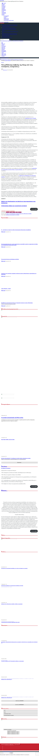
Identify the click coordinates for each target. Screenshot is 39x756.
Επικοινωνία (7, 751)
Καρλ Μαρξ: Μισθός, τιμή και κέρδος (7, 439)
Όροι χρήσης (10, 751)
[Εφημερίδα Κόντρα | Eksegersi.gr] (11, 40)
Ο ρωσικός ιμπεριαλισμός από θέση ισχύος (12, 417)
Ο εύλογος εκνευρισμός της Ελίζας (12, 214)
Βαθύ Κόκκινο (6, 18)
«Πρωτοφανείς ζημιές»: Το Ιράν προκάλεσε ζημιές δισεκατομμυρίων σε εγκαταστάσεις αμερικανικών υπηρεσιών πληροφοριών (9, 34)
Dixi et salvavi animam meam (9, 20)
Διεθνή (3, 44)
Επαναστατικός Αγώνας (7, 713)
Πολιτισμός (4, 12)
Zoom (5, 17)
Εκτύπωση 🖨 (33, 209)
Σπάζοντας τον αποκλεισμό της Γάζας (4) (13, 731)
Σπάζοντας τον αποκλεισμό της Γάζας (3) (13, 732)
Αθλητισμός (4, 13)
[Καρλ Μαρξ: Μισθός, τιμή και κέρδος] (9, 438)
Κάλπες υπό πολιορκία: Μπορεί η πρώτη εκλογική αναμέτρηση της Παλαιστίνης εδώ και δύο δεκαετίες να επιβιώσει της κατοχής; (10, 25)
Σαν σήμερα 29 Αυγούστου (6, 36)
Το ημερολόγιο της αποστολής (11, 730)
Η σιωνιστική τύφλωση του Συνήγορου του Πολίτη (10, 259)
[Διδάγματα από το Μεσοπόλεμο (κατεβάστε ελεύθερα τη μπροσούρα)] (10, 601)
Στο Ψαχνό (6, 16)
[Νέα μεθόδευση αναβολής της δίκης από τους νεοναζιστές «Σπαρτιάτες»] (17, 100)
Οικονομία (3, 5)
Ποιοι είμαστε (4, 751)
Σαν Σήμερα (4, 466)
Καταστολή (4, 9)
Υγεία (3, 11)
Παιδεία (3, 8)
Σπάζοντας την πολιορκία (7, 729)
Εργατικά (3, 6)
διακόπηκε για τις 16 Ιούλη (30, 118)
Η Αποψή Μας (6, 15)
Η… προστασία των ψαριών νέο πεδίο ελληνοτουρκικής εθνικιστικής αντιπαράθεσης (16, 229)
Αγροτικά (3, 7)
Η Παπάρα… (4, 490)
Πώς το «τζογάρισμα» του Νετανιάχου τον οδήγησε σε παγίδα (19, 213)
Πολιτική (3, 43)
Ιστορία (3, 56)
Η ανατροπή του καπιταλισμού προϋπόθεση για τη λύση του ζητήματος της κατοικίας (14, 568)
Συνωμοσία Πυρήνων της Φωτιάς (9, 715)
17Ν (4, 710)
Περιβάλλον (4, 10)
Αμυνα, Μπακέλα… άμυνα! (6, 288)
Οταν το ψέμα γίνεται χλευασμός (7, 37)
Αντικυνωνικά (6, 19)
